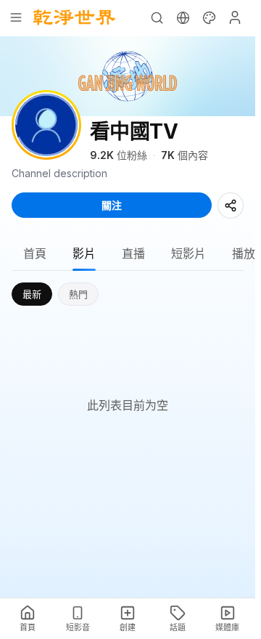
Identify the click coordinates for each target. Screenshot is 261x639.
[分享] (231, 205)
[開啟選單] (16, 17)
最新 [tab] (31, 294)
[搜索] (156, 17)
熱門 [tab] (78, 294)
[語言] (182, 17)
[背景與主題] (208, 17)
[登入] (234, 17)
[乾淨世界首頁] (74, 17)
